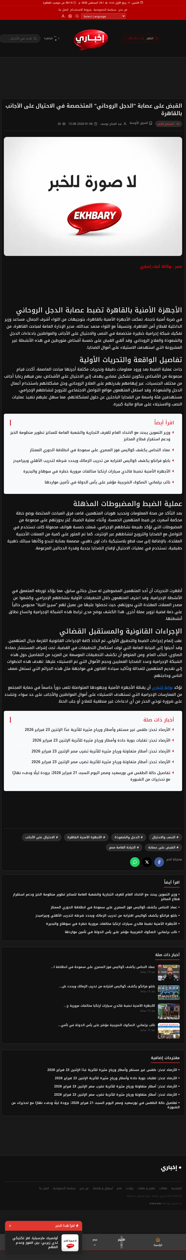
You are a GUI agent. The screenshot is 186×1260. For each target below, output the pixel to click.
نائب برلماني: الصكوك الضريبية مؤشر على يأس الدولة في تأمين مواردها (107, 482)
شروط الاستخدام (81, 10)
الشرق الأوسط (139, 123)
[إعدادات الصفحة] (70, 16)
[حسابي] (63, 16)
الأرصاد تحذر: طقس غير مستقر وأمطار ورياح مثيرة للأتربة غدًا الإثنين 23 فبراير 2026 (97, 730)
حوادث (130, 1188)
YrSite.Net (155, 1203)
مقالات (163, 1188)
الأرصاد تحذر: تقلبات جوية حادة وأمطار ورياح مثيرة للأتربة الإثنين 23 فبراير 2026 (101, 740)
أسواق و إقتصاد (103, 1188)
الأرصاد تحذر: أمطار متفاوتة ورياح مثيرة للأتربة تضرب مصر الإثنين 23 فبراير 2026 (100, 751)
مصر (95, 1239)
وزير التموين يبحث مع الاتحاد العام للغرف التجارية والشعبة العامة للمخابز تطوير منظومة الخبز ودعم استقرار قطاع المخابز (90, 436)
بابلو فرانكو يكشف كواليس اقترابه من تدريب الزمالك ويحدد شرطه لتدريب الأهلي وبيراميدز (91, 461)
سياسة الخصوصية (104, 10)
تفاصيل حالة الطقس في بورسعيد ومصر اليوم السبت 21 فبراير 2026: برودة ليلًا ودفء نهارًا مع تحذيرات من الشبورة (91, 776)
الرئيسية (176, 1188)
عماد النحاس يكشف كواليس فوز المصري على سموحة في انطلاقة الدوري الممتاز (100, 450)
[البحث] (77, 16)
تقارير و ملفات (146, 1188)
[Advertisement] (93, 70)
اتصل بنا (63, 10)
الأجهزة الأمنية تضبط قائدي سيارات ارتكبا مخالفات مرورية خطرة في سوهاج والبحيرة (96, 471)
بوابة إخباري (162, 687)
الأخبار (121, 1239)
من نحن (122, 10)
